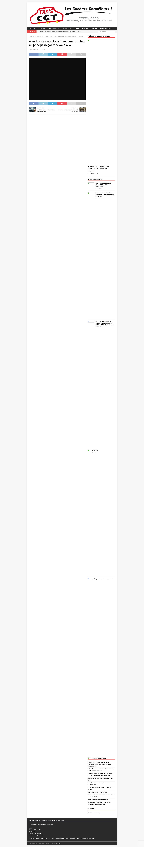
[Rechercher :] (106, 31)
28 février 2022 (100, 198)
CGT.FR (103, 758)
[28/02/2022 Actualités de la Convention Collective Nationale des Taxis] (91, 254)
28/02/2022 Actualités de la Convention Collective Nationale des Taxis (105, 194)
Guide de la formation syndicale (97, 792)
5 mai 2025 (99, 188)
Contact (94, 28)
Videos (77, 28)
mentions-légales (106, 28)
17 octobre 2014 (35, 49)
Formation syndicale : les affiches (98, 799)
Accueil (31, 28)
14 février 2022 (100, 326)
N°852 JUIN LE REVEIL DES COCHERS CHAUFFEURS (98, 167)
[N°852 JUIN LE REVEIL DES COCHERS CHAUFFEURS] (101, 101)
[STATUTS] (89, 511)
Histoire (85, 28)
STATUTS (95, 450)
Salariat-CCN (67, 28)
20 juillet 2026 (92, 171)
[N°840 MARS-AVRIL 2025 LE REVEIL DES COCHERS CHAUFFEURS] (91, 184)
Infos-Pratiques (54, 28)
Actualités (41, 28)
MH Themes (58, 843)
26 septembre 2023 (97, 452)
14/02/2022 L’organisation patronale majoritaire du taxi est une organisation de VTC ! (105, 323)
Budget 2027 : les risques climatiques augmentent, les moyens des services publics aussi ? (99, 764)
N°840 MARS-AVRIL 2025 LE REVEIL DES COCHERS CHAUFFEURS (103, 184)
